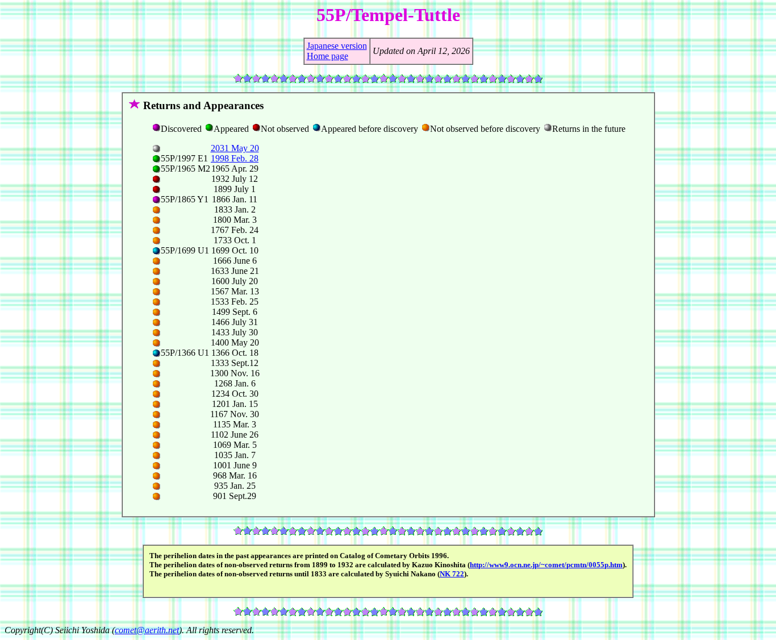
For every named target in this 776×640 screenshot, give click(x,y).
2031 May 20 (235, 148)
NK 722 (452, 574)
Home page (327, 56)
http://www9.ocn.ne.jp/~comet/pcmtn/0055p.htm (546, 564)
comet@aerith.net (147, 630)
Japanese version (337, 46)
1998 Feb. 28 (234, 158)
